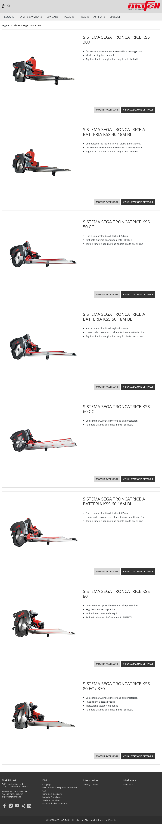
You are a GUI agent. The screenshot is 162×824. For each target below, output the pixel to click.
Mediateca (129, 780)
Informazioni (90, 780)
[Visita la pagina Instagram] (11, 805)
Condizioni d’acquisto (52, 794)
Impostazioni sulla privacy (54, 803)
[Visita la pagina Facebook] (5, 805)
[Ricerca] (8, 6)
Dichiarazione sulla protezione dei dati (60, 787)
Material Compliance (52, 797)
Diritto (46, 780)
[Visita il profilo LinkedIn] (30, 805)
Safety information (51, 800)
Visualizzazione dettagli (138, 109)
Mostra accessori (107, 109)
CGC (44, 791)
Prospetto (128, 784)
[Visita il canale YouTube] (18, 805)
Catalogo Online (90, 784)
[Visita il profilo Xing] (24, 805)
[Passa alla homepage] (144, 6)
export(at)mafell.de (11, 797)
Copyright (47, 784)
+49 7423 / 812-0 (19, 792)
